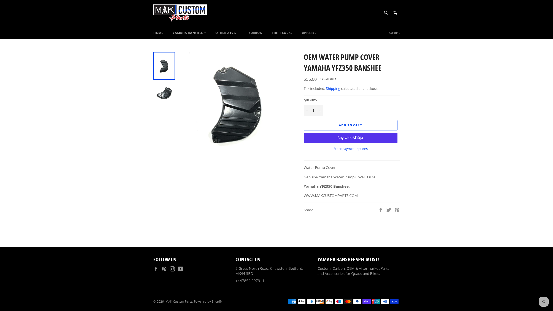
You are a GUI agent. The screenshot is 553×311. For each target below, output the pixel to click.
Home (158, 33)
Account (394, 33)
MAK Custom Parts (178, 301)
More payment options (351, 148)
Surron (255, 33)
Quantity (310, 100)
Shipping (333, 88)
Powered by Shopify (208, 301)
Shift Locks (282, 33)
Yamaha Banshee (188, 33)
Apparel (310, 33)
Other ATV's (226, 33)
